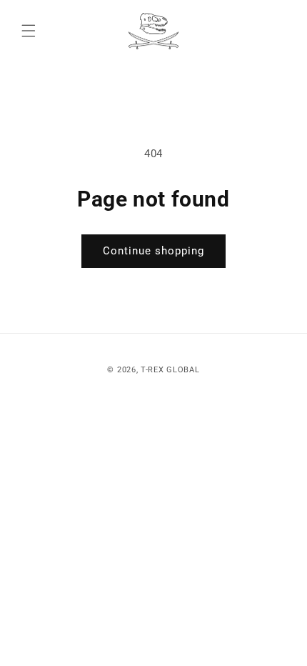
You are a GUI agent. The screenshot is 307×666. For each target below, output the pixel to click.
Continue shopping (153, 250)
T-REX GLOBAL (170, 369)
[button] (28, 30)
